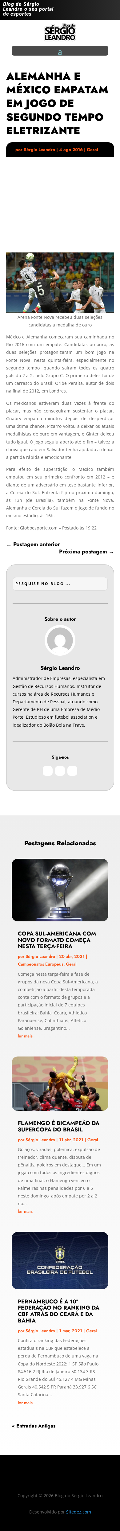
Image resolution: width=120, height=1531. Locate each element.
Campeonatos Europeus (40, 964)
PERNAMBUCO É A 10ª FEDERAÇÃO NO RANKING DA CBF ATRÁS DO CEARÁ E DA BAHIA (58, 1311)
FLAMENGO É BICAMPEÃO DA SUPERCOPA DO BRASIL (58, 1126)
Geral (92, 149)
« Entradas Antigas (33, 1425)
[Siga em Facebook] (100, 11)
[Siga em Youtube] (112, 11)
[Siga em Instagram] (87, 11)
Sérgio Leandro (39, 149)
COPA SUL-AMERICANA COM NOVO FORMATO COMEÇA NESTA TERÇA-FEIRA (57, 940)
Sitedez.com (78, 1512)
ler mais (25, 1036)
